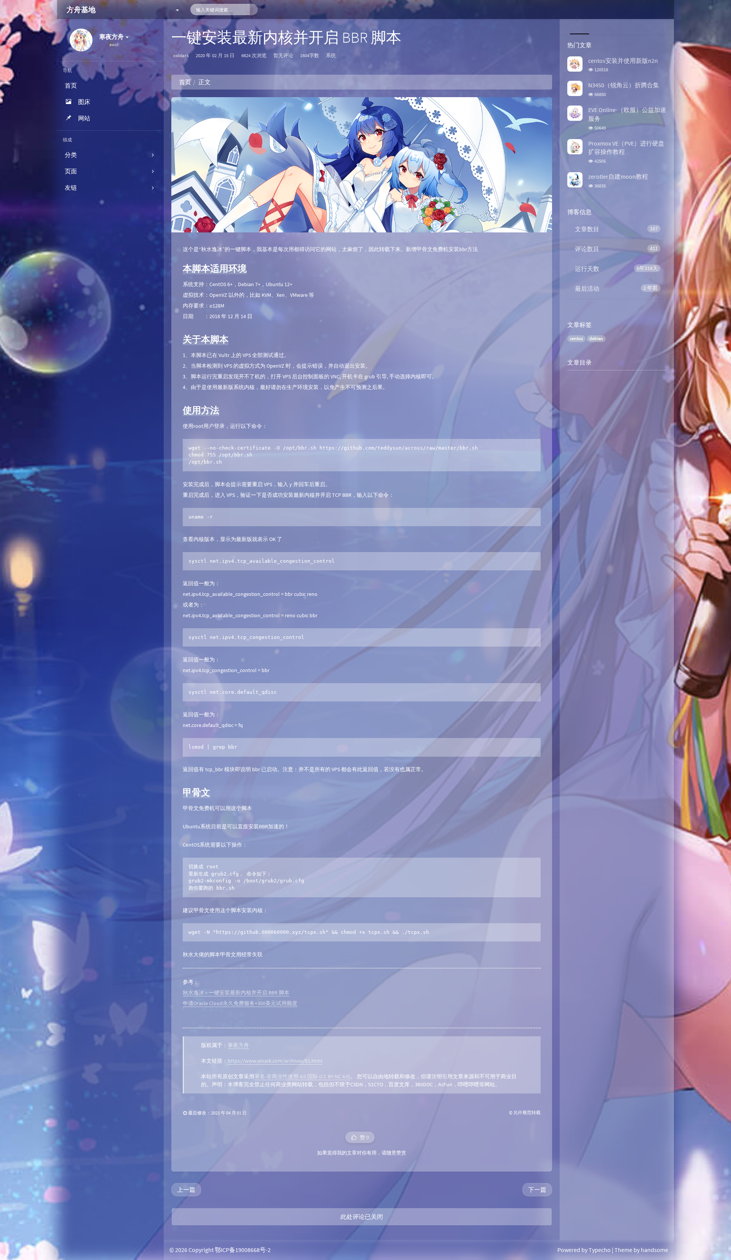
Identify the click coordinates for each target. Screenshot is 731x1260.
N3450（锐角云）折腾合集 (623, 85)
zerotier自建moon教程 (618, 176)
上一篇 (186, 1189)
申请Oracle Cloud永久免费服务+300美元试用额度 (240, 1003)
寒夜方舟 (238, 1045)
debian (596, 338)
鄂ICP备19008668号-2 (243, 1250)
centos (576, 338)
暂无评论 (283, 55)
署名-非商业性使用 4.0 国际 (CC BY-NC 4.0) (302, 1076)
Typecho (600, 1250)
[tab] (579, 26)
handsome (654, 1250)
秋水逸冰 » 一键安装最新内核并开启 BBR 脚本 (236, 992)
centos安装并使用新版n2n (623, 60)
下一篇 (537, 1189)
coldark (181, 55)
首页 (185, 82)
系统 (331, 55)
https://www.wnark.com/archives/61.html (275, 1060)
